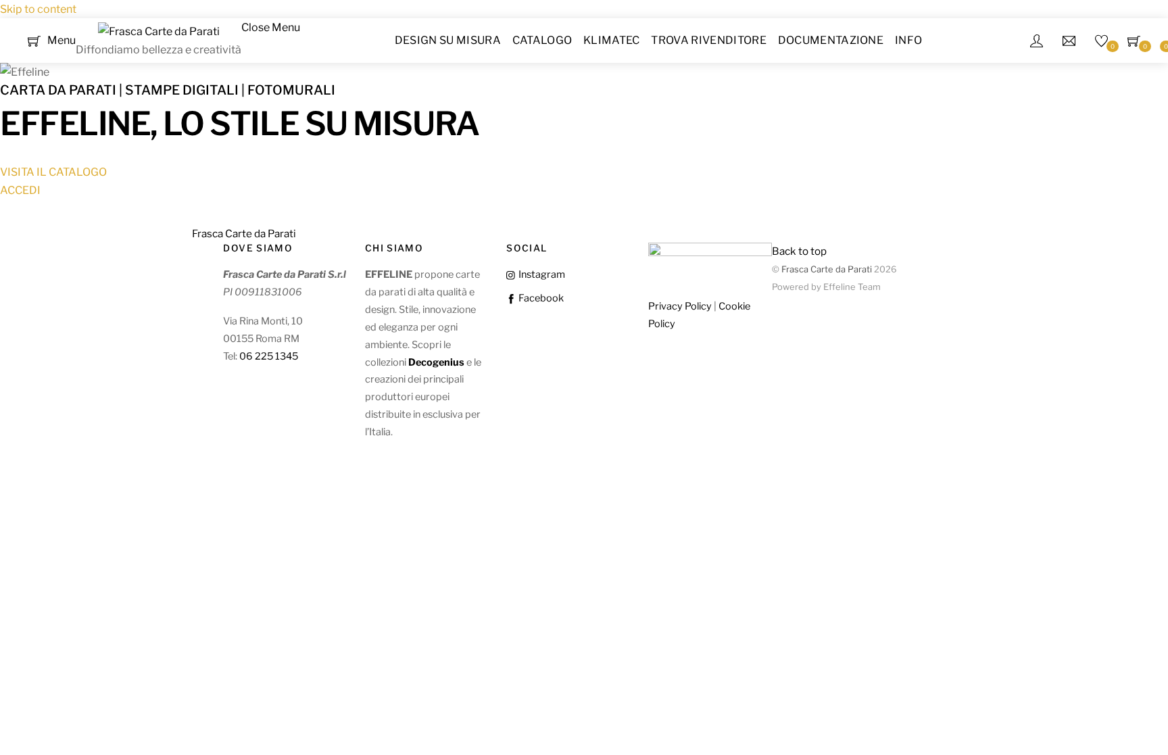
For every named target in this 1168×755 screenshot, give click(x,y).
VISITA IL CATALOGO (53, 172)
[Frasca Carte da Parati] (159, 31)
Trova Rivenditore (708, 40)
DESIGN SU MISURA (448, 40)
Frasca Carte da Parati (826, 269)
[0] (34, 39)
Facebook (539, 298)
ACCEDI (20, 190)
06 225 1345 (268, 356)
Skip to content (38, 9)
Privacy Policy (680, 306)
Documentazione (830, 40)
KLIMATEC (611, 40)
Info (908, 40)
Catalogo (542, 40)
